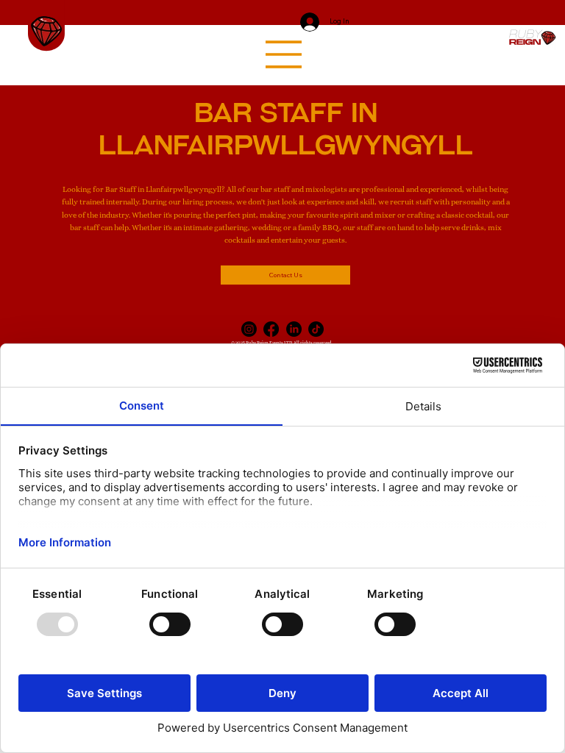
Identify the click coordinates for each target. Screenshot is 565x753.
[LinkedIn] (294, 329)
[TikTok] (316, 329)
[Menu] (284, 54)
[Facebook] (271, 329)
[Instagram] (249, 329)
